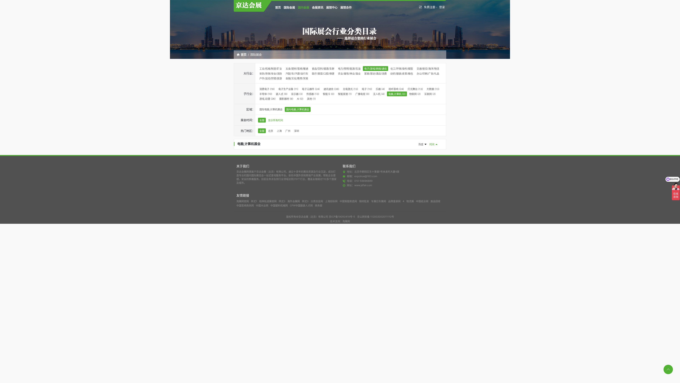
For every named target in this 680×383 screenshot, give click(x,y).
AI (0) (300, 98)
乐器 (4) (380, 88)
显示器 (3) (297, 93)
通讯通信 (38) (331, 88)
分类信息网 (317, 201)
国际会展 (289, 7)
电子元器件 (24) (311, 88)
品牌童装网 (394, 201)
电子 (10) (367, 88)
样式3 (282, 201)
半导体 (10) (265, 93)
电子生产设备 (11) (288, 88)
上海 (279, 130)
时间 (431, 144)
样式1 (254, 201)
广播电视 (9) (362, 93)
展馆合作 (346, 7)
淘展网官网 (243, 201)
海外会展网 (294, 201)
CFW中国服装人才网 (301, 205)
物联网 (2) (415, 93)
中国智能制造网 (349, 201)
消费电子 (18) (267, 88)
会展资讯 (317, 7)
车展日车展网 (379, 201)
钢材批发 (364, 201)
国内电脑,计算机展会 (297, 109)
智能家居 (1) (345, 93)
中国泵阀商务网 (245, 205)
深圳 (296, 130)
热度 (420, 144)
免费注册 (429, 7)
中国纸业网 (422, 201)
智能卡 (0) (328, 93)
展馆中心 (332, 7)
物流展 (410, 201)
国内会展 (303, 7)
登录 (442, 7)
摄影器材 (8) (286, 98)
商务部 (318, 205)
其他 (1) (311, 98)
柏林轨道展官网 (268, 201)
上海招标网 (331, 201)
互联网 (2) (430, 93)
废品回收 (435, 201)
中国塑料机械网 (279, 205)
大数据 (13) (433, 88)
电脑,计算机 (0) (397, 93)
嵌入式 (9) (281, 93)
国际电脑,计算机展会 (270, 109)
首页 (278, 7)
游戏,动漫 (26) (267, 98)
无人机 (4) (379, 93)
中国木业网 (262, 205)
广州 (287, 130)
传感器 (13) (312, 93)
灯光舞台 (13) (415, 88)
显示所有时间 (275, 120)
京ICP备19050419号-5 (342, 216)
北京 (270, 130)
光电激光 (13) (350, 88)
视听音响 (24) (396, 88)
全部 (261, 120)
